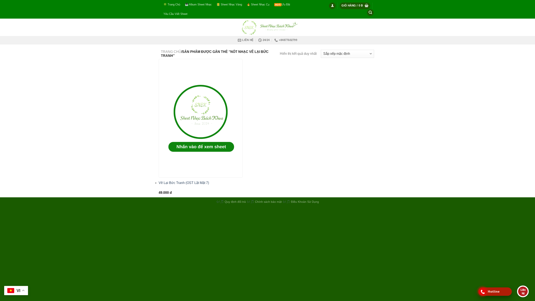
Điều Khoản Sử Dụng (305, 201)
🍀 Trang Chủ (171, 4)
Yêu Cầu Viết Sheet (175, 13)
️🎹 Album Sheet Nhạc (198, 4)
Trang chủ (171, 52)
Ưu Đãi (286, 4)
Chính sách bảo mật (269, 201)
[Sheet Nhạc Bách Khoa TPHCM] (267, 27)
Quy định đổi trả (235, 201)
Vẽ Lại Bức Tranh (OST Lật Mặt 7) (184, 183)
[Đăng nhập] (332, 6)
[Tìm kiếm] (370, 12)
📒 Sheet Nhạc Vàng (229, 4)
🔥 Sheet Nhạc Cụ (258, 4)
